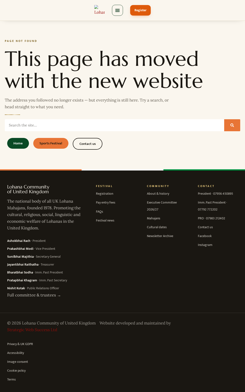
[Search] (232, 125)
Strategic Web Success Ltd (32, 329)
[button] (117, 10)
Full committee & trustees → (34, 295)
